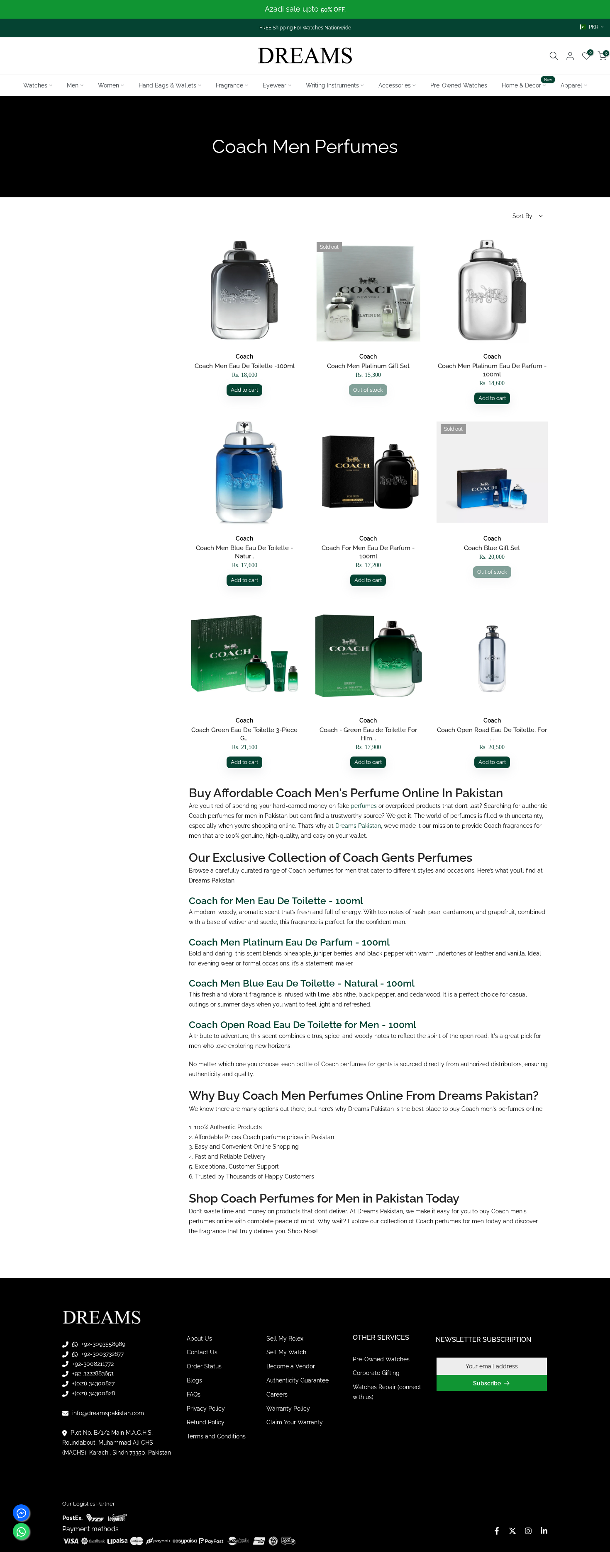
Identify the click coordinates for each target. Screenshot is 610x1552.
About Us (199, 1338)
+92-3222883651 (92, 1373)
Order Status (204, 1366)
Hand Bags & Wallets (167, 85)
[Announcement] (305, 9)
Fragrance (229, 85)
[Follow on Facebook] (496, 1531)
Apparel (571, 85)
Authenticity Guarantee (297, 1380)
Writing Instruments (332, 85)
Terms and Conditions (216, 1436)
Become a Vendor (290, 1366)
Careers (277, 1394)
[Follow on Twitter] (512, 1531)
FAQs (193, 1394)
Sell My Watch (286, 1352)
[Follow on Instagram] (528, 1531)
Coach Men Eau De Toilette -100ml (245, 366)
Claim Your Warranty (294, 1422)
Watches (35, 85)
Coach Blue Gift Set (492, 548)
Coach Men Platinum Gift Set (368, 366)
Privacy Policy (206, 1408)
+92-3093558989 (102, 1344)
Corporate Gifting (376, 1373)
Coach (244, 356)
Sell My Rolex (284, 1338)
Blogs (194, 1380)
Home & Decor (527, 84)
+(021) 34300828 (93, 1393)
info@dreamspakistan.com (107, 1413)
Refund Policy (205, 1422)
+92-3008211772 (92, 1363)
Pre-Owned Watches (458, 85)
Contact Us (202, 1352)
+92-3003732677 (102, 1354)
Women (108, 85)
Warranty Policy (288, 1408)
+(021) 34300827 (93, 1383)
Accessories (394, 85)
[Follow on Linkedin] (544, 1531)
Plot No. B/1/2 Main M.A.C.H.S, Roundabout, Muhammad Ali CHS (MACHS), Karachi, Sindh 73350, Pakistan (116, 1442)
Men (72, 85)
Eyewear (274, 85)
